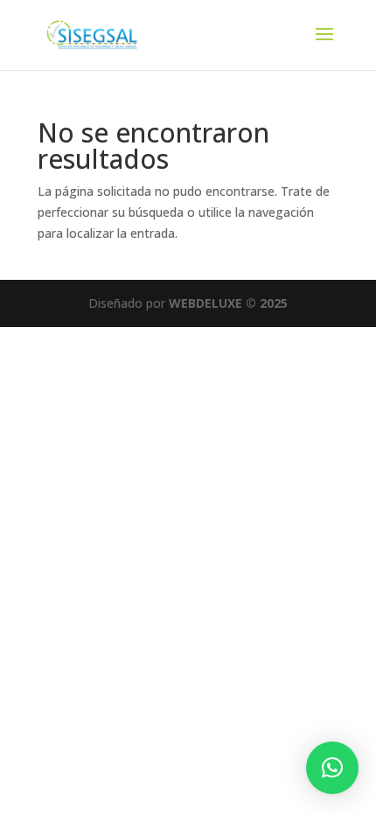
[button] (332, 768)
